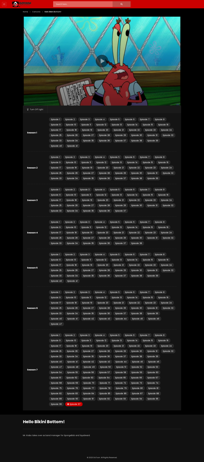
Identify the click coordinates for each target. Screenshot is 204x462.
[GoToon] (21, 4)
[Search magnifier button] (122, 4)
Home (25, 12)
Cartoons (36, 12)
